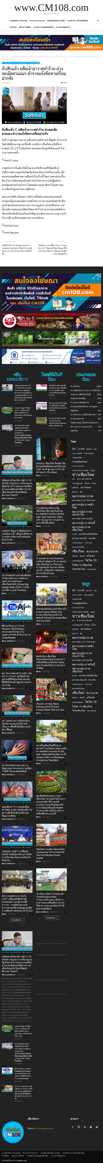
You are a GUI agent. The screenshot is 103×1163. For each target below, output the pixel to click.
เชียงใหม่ (78, 551)
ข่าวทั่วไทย (13, 27)
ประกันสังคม (85, 487)
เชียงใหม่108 (92, 551)
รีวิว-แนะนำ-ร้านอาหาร (37, 21)
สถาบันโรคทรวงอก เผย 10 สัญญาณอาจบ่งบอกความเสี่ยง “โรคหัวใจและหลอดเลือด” (16, 768)
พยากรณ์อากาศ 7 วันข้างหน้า (83, 500)
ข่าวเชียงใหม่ (83, 474)
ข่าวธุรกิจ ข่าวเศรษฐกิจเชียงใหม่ (43, 27)
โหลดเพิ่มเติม (16, 920)
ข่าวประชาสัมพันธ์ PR (63, 27)
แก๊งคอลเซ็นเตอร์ (77, 561)
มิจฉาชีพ (92, 538)
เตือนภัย (75, 556)
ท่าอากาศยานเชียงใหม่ (84, 479)
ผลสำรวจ (75, 492)
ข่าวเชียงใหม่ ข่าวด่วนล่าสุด (18, 21)
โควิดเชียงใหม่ (78, 569)
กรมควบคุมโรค (89, 453)
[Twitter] (91, 1127)
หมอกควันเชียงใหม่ (78, 547)
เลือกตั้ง (82, 556)
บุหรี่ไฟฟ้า (75, 488)
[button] (98, 20)
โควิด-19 (91, 560)
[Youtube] (97, 1127)
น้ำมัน (93, 483)
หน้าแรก (5, 57)
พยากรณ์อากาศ (82, 496)
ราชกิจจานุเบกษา (77, 543)
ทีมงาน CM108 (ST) (8, 498)
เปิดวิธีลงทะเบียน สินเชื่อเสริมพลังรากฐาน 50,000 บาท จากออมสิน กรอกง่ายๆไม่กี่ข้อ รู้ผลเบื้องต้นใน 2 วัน (57, 390)
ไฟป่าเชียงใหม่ (91, 569)
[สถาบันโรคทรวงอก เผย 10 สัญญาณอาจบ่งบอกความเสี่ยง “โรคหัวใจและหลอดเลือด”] (17, 751)
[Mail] (85, 1127)
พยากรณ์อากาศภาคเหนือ (82, 518)
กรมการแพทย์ (77, 453)
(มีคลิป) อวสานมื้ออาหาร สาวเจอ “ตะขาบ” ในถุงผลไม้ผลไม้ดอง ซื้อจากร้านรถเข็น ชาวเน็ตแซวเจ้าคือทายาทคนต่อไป (52, 249)
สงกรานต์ (88, 543)
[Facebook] (73, 1127)
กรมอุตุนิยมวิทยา (80, 461)
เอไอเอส (90, 555)
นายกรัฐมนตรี (77, 483)
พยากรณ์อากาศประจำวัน (82, 513)
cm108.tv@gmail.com (44, 1128)
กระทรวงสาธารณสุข (80, 470)
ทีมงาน (4, 593)
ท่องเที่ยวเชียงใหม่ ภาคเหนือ (56, 21)
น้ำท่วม (87, 483)
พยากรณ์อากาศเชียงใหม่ (81, 528)
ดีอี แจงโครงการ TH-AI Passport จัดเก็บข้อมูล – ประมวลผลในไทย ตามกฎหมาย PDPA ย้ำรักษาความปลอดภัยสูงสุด (16, 632)
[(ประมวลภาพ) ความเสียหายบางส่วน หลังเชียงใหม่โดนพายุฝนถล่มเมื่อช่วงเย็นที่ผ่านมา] (41, 421)
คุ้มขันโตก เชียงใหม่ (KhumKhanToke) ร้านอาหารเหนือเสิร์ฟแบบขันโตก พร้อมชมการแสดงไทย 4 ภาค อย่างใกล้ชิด (50, 662)
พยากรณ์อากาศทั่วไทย (83, 506)
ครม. (73, 479)
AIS (74, 448)
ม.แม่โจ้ (74, 534)
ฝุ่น (81, 492)
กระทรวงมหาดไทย (78, 466)
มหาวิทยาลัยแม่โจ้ (79, 538)
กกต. (95, 449)
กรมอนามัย (77, 457)
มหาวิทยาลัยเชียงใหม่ (88, 534)
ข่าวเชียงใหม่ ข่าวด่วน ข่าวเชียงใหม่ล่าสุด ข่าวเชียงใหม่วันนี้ (31, 57)
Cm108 (81, 449)
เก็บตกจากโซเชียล (25, 27)
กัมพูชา (92, 470)
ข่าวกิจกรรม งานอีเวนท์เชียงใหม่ (77, 21)
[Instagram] (79, 1127)
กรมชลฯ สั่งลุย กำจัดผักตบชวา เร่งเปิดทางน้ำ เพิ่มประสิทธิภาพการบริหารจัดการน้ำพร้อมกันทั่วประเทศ (23, 413)
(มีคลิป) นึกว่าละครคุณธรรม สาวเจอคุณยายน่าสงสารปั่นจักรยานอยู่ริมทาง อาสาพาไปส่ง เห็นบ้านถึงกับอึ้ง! (17, 249)
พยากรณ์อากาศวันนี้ (83, 522)
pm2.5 (89, 449)
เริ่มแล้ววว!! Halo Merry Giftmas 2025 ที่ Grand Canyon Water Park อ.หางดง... (51, 706)
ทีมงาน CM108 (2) (42, 576)
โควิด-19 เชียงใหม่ (82, 564)
